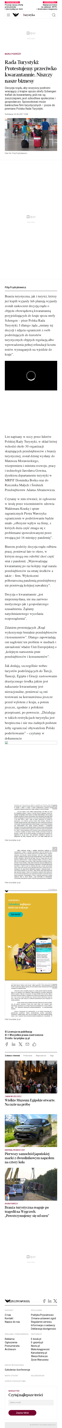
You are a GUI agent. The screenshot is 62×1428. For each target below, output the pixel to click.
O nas (8, 1315)
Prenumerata (12, 1345)
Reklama (9, 1339)
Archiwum (10, 1349)
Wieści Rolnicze (39, 1356)
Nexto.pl (35, 1345)
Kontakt (9, 1318)
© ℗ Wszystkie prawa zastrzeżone (24, 1035)
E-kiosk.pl (36, 1339)
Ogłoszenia (11, 1342)
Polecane (27, 1055)
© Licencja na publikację (18, 1031)
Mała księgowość (40, 1349)
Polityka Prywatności (42, 1315)
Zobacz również (12, 1055)
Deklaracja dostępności (43, 1328)
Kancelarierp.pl (39, 1352)
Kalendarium (37, 1376)
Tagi (52, 1055)
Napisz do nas (12, 1321)
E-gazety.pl (37, 1342)
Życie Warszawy (40, 1359)
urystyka (29, 15)
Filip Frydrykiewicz (15, 287)
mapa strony (11, 1376)
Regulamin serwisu (41, 1321)
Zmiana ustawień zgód (43, 1318)
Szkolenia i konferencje (17, 1369)
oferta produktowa (15, 1381)
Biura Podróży (13, 54)
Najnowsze (41, 1055)
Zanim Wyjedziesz (13, 1096)
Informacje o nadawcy (43, 1325)
